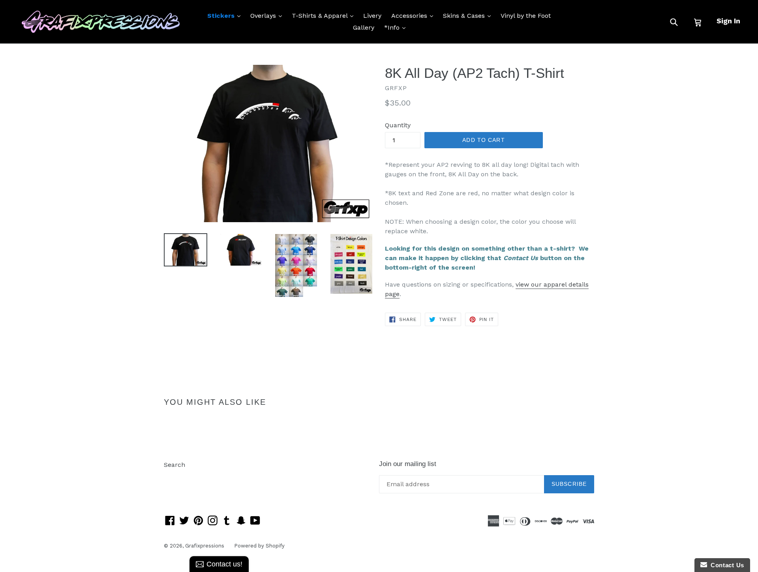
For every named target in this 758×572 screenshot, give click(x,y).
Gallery (363, 27)
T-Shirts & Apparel (324, 15)
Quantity (398, 125)
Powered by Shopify (259, 546)
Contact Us (725, 565)
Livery (372, 15)
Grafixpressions (204, 546)
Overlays (268, 15)
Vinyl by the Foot (526, 15)
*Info (396, 27)
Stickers (225, 15)
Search (174, 464)
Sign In (728, 21)
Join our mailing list (407, 464)
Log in (173, 476)
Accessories (414, 15)
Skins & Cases (469, 15)
